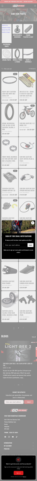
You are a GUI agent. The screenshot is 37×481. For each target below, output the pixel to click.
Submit (30, 245)
